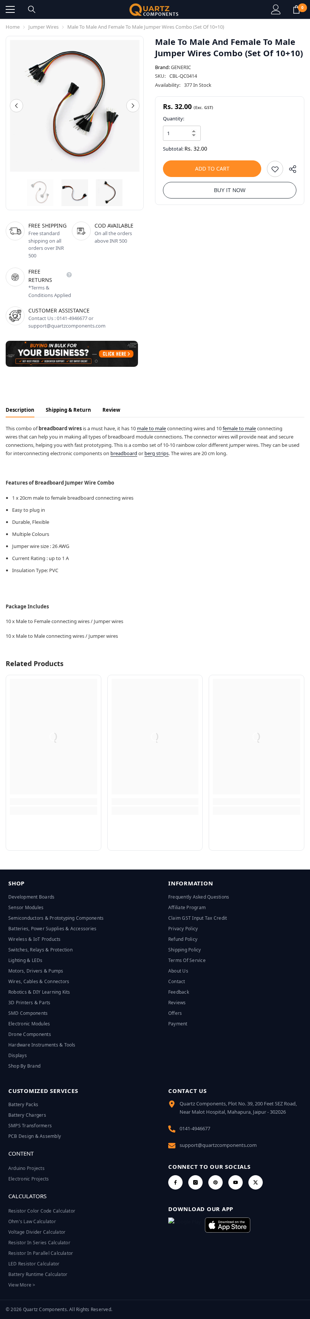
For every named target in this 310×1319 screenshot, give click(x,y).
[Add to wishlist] (275, 169)
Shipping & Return (68, 409)
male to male (151, 428)
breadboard (123, 453)
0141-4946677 (195, 1128)
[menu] (10, 9)
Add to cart (212, 168)
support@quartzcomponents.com (218, 1145)
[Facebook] (175, 1182)
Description (20, 409)
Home (13, 26)
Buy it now (229, 190)
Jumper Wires (43, 26)
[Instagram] (195, 1182)
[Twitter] (255, 1182)
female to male (239, 428)
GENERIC (181, 67)
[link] (53, 801)
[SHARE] (289, 171)
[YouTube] (235, 1182)
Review (111, 409)
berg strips (156, 453)
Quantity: (173, 118)
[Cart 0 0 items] (296, 9)
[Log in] (276, 9)
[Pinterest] (215, 1182)
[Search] (31, 9)
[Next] (133, 105)
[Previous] (16, 105)
